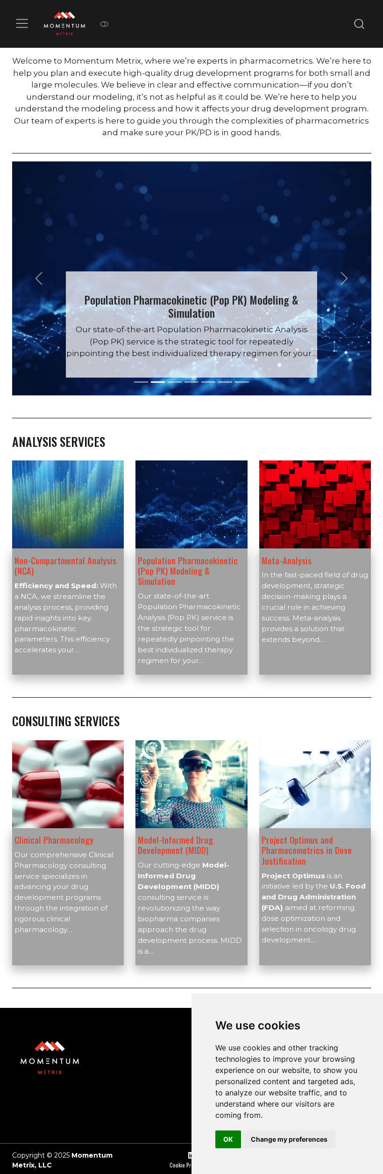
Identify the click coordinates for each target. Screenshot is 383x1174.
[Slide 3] (175, 382)
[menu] (22, 23)
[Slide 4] (191, 382)
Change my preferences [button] (289, 1139)
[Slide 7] (242, 382)
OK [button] (228, 1139)
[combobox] (359, 23)
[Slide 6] (225, 382)
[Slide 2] (158, 382)
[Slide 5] (208, 382)
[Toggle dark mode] (104, 23)
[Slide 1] (141, 382)
